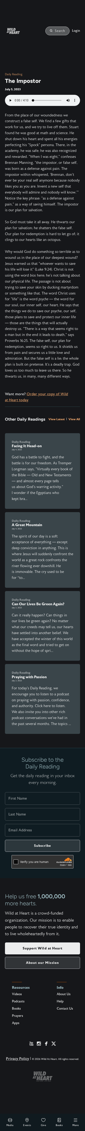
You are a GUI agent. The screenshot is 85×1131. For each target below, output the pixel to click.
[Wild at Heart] (42, 1076)
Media (9, 1125)
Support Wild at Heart (42, 948)
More (75, 1125)
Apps (15, 1023)
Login (76, 31)
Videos (17, 994)
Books (59, 1125)
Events (27, 1125)
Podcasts (18, 1001)
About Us (64, 994)
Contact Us (65, 1008)
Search (60, 31)
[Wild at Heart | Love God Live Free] (18, 31)
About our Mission (42, 963)
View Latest (56, 419)
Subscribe (42, 846)
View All (74, 419)
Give (43, 1125)
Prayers (17, 1016)
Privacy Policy (17, 1059)
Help (60, 1001)
